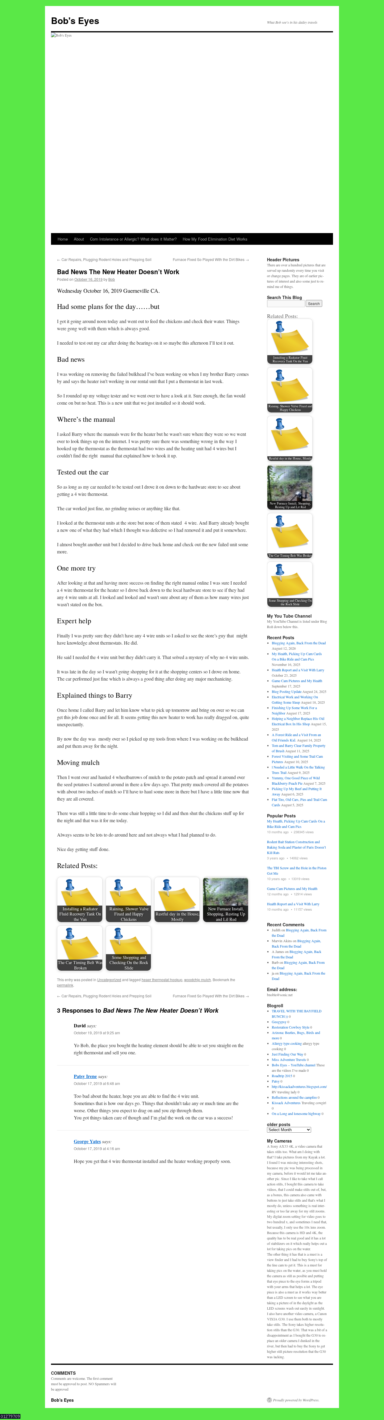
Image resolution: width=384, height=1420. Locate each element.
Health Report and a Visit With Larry (298, 669)
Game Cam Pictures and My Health (297, 680)
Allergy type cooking (287, 1043)
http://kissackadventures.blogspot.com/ (299, 1086)
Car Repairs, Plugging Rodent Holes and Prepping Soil (104, 259)
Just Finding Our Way (287, 1054)
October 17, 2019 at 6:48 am (97, 1083)
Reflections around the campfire (294, 1097)
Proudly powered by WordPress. (296, 1400)
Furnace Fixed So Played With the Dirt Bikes (211, 259)
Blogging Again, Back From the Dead (299, 642)
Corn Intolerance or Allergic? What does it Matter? (133, 239)
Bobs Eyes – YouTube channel (293, 1064)
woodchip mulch (197, 979)
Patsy (276, 1081)
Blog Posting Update (287, 691)
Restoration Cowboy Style (290, 1027)
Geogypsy (279, 1021)
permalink (65, 984)
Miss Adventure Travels (289, 1059)
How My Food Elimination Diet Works (215, 239)
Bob (111, 279)
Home (63, 239)
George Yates (87, 1141)
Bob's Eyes (75, 20)
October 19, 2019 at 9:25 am (97, 1032)
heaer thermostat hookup (162, 979)
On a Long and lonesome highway (296, 1113)
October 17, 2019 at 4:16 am (97, 1148)
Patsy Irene (85, 1076)
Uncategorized (109, 979)
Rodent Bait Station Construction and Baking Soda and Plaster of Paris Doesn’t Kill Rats (296, 847)
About (79, 239)
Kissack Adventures (286, 1102)
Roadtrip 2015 (282, 1075)
